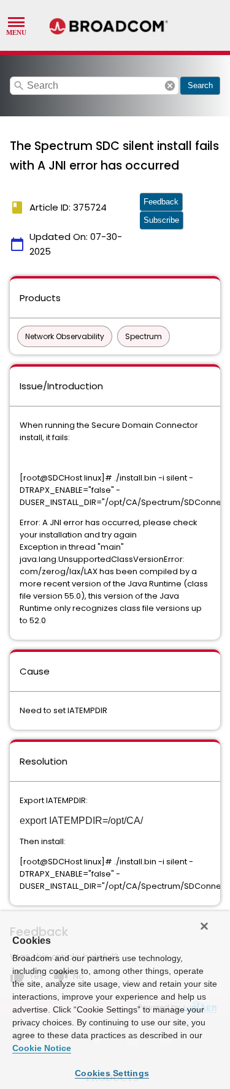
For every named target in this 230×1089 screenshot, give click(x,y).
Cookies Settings (112, 1073)
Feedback (161, 201)
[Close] (204, 926)
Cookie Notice (41, 1048)
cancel (170, 86)
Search (200, 85)
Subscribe (161, 220)
